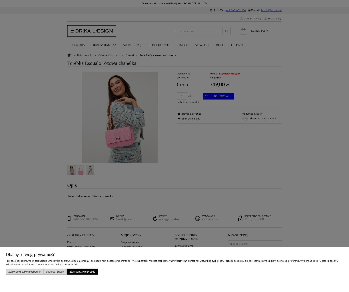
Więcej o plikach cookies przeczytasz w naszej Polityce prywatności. (41, 264)
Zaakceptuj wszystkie (82, 271)
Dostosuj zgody (55, 271)
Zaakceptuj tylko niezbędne (24, 271)
